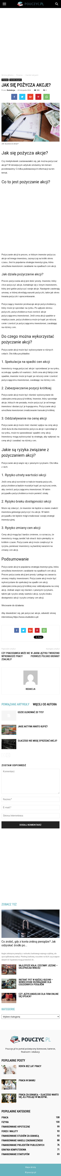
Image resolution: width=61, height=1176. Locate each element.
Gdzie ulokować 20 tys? (31, 712)
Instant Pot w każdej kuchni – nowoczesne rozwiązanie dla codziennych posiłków (36, 982)
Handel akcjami (15, 80)
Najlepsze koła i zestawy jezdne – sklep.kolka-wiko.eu (38, 966)
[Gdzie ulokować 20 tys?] (8, 716)
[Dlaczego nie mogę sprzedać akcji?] (8, 744)
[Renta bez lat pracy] (8, 1069)
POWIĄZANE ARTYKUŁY (15, 704)
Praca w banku (27, 1080)
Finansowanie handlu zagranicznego (22, 1140)
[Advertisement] (30, 40)
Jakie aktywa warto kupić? (33, 726)
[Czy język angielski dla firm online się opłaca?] (8, 998)
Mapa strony (30, 1167)
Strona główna (7, 75)
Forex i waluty (9, 1131)
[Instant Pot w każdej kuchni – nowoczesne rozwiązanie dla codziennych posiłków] (8, 984)
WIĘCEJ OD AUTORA (45, 704)
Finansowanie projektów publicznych (22, 1145)
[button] (57, 4)
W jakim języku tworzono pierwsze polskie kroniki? (45, 655)
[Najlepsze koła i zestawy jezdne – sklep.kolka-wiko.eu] (8, 969)
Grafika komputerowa (13, 1149)
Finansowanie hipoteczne (15, 1126)
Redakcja (11, 90)
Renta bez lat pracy (30, 1066)
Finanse (5, 80)
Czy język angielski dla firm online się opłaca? (38, 995)
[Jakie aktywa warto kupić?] (8, 730)
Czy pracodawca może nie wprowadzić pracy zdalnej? (15, 656)
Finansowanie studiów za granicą (20, 1135)
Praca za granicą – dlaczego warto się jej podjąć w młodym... (39, 1095)
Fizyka (5, 1122)
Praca (4, 1117)
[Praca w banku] (8, 1084)
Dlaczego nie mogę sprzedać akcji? (37, 740)
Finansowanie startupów (15, 1154)
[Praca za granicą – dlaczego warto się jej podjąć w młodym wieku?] (8, 1098)
